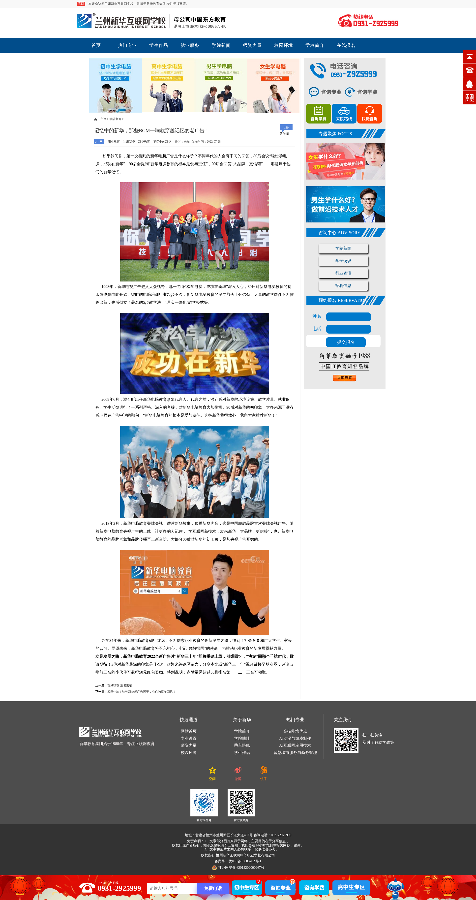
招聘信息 (343, 285)
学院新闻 (221, 45)
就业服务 (189, 45)
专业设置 (189, 738)
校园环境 (283, 45)
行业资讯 (343, 273)
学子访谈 (343, 261)
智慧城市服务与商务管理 (295, 752)
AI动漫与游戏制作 (295, 738)
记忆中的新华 (162, 141)
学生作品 (158, 45)
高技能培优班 (295, 731)
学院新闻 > (116, 119)
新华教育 (144, 141)
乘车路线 (242, 745)
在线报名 (346, 45)
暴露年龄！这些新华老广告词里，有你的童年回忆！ (141, 691)
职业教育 (114, 141)
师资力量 (252, 45)
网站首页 (189, 731)
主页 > (104, 119)
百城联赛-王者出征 (119, 685)
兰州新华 (129, 141)
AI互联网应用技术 (295, 745)
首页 (96, 45)
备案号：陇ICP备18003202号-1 (238, 861)
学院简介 (242, 731)
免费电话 (213, 888)
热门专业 (127, 45)
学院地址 (242, 738)
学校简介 (314, 45)
